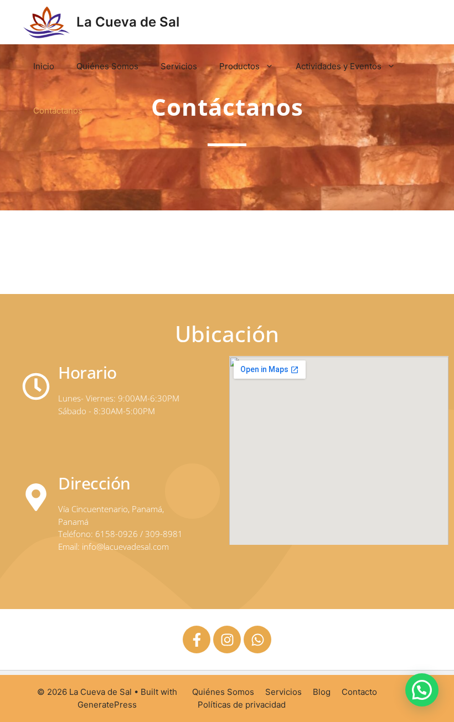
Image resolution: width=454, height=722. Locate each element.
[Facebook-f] (196, 639)
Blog (322, 692)
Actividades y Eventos (338, 66)
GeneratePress (107, 704)
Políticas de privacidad (242, 704)
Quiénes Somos (107, 66)
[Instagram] (227, 639)
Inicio (43, 66)
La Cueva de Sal (127, 22)
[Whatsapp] (257, 639)
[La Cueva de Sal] (46, 22)
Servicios (179, 66)
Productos (239, 66)
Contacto (359, 692)
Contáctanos (57, 110)
